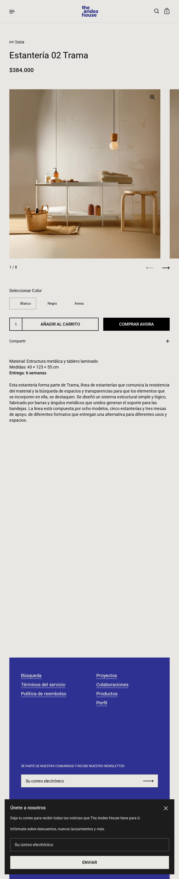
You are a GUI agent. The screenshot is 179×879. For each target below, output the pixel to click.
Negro (52, 303)
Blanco (25, 303)
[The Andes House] (89, 11)
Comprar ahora (136, 324)
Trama (19, 42)
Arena (79, 303)
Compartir (17, 341)
